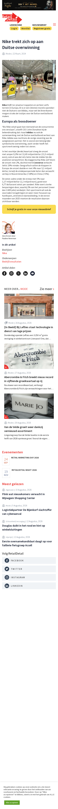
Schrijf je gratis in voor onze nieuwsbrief (29, 209)
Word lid (25, 28)
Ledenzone (16, 24)
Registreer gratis (42, 28)
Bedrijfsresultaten (11, 261)
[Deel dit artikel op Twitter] (18, 273)
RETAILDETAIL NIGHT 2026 (24, 469)
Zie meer (46, 289)
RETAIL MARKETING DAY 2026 (25, 457)
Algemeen (10, 490)
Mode (8, 53)
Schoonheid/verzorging (15, 521)
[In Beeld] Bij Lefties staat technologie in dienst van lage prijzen (28, 329)
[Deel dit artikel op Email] (32, 273)
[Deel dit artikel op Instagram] (11, 273)
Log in (14, 28)
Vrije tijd (9, 537)
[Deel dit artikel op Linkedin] (25, 273)
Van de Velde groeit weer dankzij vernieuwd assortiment (23, 429)
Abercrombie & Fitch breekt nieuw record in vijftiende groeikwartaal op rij (28, 379)
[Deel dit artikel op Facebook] (4, 273)
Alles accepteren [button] (12, 802)
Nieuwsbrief (39, 24)
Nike (4, 253)
